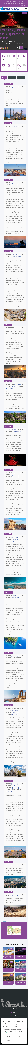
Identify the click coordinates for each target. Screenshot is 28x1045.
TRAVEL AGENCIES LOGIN (13, 3)
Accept (8, 1040)
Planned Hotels (13, 77)
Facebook (15, 1012)
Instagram (15, 1015)
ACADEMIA (5, 3)
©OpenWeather (4, 921)
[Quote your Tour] (21, 47)
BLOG (26, 1)
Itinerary (5, 77)
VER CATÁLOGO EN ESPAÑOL (10, 1)
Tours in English (22, 3)
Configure (19, 1036)
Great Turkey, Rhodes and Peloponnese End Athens (12, 34)
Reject (8, 1036)
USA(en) (23, 5)
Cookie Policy (6, 1033)
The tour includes (21, 77)
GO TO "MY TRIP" (20, 1)
